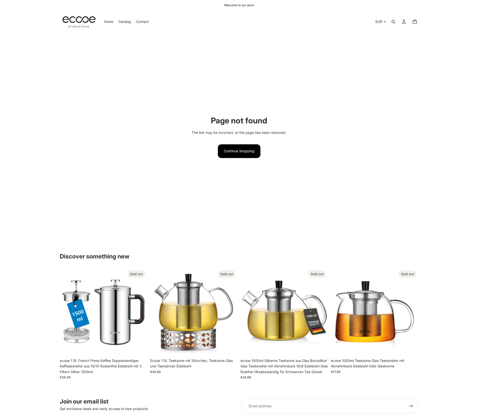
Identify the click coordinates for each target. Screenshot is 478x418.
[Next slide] (139, 312)
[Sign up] (411, 406)
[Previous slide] (67, 312)
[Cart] (414, 21)
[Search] (393, 21)
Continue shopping (239, 151)
